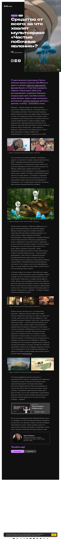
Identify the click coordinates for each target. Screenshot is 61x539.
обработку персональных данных (22, 535)
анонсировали (27, 353)
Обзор (20, 15)
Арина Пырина (18, 52)
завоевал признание (31, 101)
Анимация (14, 15)
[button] (57, 6)
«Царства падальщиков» (36, 85)
